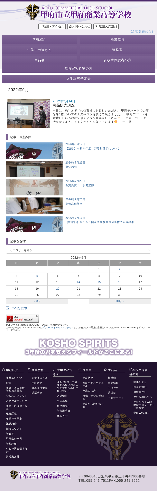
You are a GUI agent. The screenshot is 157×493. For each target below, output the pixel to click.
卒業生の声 (89, 390)
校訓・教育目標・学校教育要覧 (16, 389)
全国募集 (62, 400)
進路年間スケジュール (93, 384)
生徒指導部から (142, 397)
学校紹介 (39, 39)
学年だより (140, 382)
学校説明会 (63, 410)
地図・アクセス (53, 26)
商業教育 (117, 39)
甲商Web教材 (141, 412)
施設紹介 (11, 423)
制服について (14, 428)
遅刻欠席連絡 (107, 26)
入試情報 (62, 395)
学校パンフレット (16, 395)
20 (57, 288)
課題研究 (37, 392)
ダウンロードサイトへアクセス (58, 327)
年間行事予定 (14, 418)
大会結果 (113, 382)
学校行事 (113, 387)
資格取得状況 (40, 387)
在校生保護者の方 (117, 60)
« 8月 (37, 301)
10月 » (120, 301)
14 (78, 282)
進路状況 (88, 377)
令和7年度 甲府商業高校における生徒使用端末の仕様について (67, 386)
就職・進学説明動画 (93, 397)
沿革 (8, 382)
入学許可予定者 (78, 78)
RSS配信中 (18, 308)
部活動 (112, 377)
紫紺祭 (112, 392)
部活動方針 (12, 456)
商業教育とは (40, 377)
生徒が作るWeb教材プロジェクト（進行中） (144, 404)
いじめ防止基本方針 (16, 450)
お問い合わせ (81, 26)
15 (99, 282)
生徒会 (39, 60)
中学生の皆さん (39, 50)
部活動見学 (63, 405)
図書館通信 (140, 387)
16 (119, 282)
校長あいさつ (14, 377)
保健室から (140, 391)
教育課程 (11, 413)
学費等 (10, 433)
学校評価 (11, 443)
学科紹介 (37, 382)
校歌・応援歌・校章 (16, 407)
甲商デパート (116, 397)
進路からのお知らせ (93, 405)
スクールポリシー (16, 400)
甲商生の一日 (14, 438)
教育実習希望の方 (78, 68)
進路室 (117, 50)
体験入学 (62, 415)
